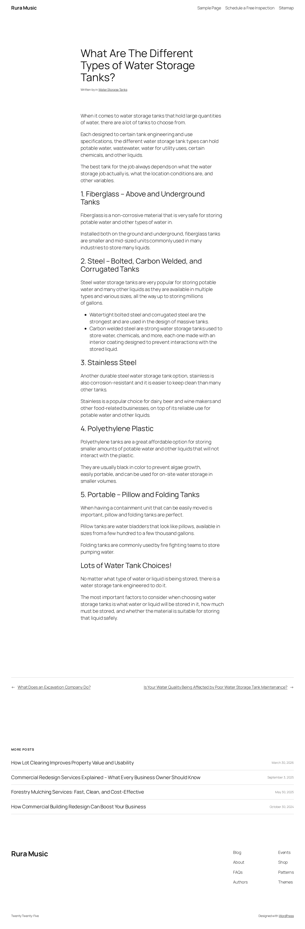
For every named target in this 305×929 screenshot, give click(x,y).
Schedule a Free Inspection (249, 7)
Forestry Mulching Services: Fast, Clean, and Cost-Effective (77, 792)
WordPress (286, 916)
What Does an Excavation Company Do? (54, 687)
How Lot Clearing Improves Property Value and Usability (72, 763)
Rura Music (24, 7)
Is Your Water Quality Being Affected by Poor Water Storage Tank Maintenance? (215, 687)
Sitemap (286, 7)
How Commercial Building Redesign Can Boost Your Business (78, 806)
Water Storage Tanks (112, 89)
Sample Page (209, 7)
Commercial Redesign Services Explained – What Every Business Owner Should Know (106, 777)
